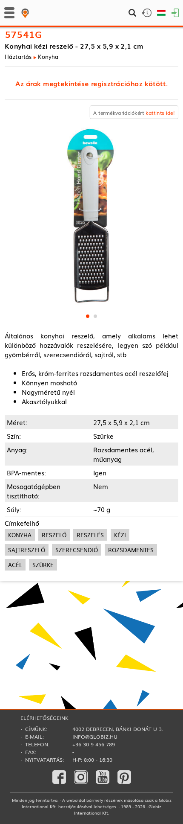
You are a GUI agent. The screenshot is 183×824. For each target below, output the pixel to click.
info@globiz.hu (94, 736)
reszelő (54, 535)
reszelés (90, 535)
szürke (43, 565)
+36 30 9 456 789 (93, 744)
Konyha (48, 56)
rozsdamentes (131, 550)
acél (15, 565)
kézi (120, 535)
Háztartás (18, 56)
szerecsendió (76, 550)
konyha (19, 535)
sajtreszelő (26, 550)
